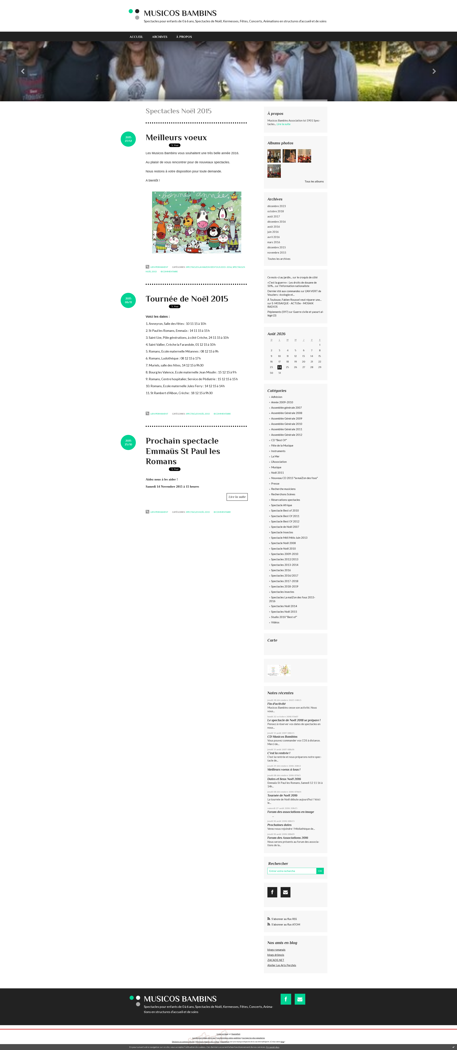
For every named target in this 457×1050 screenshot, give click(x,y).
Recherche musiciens (283, 488)
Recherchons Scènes (283, 494)
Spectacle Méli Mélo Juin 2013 (289, 537)
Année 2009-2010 (282, 402)
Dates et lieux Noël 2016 (284, 779)
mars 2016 (273, 242)
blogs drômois (275, 954)
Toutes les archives (278, 258)
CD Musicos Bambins (282, 736)
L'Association (279, 461)
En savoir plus (272, 1047)
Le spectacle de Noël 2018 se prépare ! (293, 720)
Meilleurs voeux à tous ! (283, 769)
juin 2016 (273, 231)
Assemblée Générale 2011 (286, 429)
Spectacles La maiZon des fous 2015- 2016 (209, 267)
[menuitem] (139, 36)
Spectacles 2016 (281, 570)
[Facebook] (272, 892)
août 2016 (273, 226)
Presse (275, 483)
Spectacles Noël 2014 (284, 606)
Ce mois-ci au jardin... (279, 277)
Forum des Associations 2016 (287, 838)
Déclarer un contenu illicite (183, 1042)
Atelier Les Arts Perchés (281, 965)
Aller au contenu (11, 3)
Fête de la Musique (282, 445)
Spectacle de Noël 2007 (285, 526)
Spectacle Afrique (281, 505)
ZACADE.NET (275, 960)
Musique (276, 467)
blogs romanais (276, 949)
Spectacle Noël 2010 (283, 548)
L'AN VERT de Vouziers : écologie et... (294, 292)
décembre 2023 (276, 206)
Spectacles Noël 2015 (198, 413)
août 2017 (273, 216)
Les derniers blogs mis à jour (204, 1038)
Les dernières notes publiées (229, 1038)
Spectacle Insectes (282, 532)
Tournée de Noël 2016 (282, 795)
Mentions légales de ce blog (207, 1042)
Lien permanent (159, 267)
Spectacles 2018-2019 (284, 586)
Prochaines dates (279, 825)
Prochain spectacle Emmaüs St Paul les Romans (183, 451)
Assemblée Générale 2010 (286, 423)
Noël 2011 (277, 472)
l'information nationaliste (294, 285)
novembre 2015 (276, 252)
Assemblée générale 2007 (286, 407)
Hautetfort (235, 1034)
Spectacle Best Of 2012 (285, 521)
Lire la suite (237, 497)
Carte (272, 640)
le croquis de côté (307, 277)
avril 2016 (273, 237)
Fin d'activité (276, 704)
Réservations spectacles (285, 499)
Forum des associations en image (290, 812)
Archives (159, 37)
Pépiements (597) (277, 311)
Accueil (136, 37)
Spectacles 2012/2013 (284, 559)
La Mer (275, 456)
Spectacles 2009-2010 (284, 553)
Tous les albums (314, 181)
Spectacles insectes (282, 591)
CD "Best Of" (279, 440)
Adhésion (276, 396)
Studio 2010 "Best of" (284, 617)
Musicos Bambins (180, 13)
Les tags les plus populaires (253, 1038)
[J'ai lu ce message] (453, 1047)
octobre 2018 (275, 211)
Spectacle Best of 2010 (285, 510)
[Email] (285, 892)
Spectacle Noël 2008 (283, 543)
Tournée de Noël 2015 (187, 299)
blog (282, 1042)
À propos (184, 37)
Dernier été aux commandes (283, 291)
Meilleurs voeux (176, 137)
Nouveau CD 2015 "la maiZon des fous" (294, 478)
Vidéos (275, 622)
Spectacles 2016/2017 (284, 575)
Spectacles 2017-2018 (284, 581)
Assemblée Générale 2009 (286, 418)
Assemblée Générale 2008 (286, 412)
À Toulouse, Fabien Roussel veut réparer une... (294, 299)
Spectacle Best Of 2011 (285, 516)
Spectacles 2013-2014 (284, 564)
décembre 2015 (276, 247)
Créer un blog (222, 1034)
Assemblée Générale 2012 (286, 434)
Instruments (278, 451)
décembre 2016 (276, 221)
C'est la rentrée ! (278, 753)
